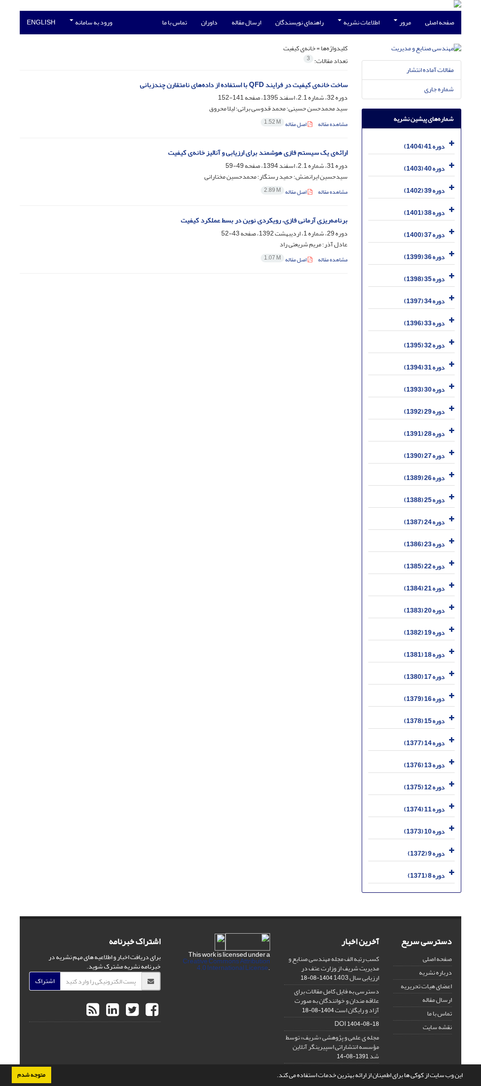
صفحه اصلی (439, 22)
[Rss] (92, 1010)
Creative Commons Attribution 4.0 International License (226, 964)
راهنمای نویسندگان (299, 22)
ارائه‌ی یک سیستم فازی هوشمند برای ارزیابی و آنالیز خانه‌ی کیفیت (258, 152)
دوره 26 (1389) (424, 478)
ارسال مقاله (246, 22)
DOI (340, 1023)
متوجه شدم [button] (31, 1074)
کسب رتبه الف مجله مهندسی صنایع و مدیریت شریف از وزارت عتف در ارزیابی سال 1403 (333, 968)
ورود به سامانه (93, 22)
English (41, 22)
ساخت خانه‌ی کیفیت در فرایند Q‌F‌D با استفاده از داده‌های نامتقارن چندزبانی (244, 85)
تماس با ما (174, 22)
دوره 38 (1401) (424, 212)
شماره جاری (439, 89)
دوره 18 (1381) (424, 654)
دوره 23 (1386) (424, 544)
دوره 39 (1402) (424, 190)
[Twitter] (131, 1010)
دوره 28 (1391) (424, 433)
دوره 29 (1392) (424, 411)
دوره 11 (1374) (424, 809)
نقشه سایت (437, 1027)
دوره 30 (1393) (424, 389)
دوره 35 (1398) (424, 279)
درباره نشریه (435, 972)
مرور (404, 22)
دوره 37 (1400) (424, 234)
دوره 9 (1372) (426, 853)
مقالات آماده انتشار (430, 69)
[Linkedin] (111, 1010)
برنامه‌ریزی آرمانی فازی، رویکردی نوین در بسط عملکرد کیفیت (264, 220)
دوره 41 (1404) (424, 146)
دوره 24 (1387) (424, 522)
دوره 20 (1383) (424, 610)
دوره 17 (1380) (424, 676)
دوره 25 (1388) (424, 500)
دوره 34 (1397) (424, 301)
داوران (209, 22)
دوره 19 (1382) (424, 632)
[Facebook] (151, 1010)
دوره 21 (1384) (424, 588)
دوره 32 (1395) (424, 345)
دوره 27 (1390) (424, 455)
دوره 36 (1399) (424, 257)
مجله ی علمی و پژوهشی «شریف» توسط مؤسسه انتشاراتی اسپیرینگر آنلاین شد (332, 1046)
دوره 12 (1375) (424, 787)
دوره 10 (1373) (424, 831)
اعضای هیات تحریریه (426, 986)
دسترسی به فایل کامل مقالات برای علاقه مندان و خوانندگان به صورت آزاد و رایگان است (336, 1000)
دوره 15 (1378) (424, 721)
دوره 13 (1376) (424, 765)
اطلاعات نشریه (361, 22)
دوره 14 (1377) (424, 743)
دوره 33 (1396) (424, 323)
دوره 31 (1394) (424, 367)
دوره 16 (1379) (424, 699)
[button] (274, 1076)
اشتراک (44, 981)
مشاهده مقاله (333, 124)
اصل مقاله (286, 124)
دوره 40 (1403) (424, 168)
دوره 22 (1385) (424, 566)
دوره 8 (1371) (426, 875)
